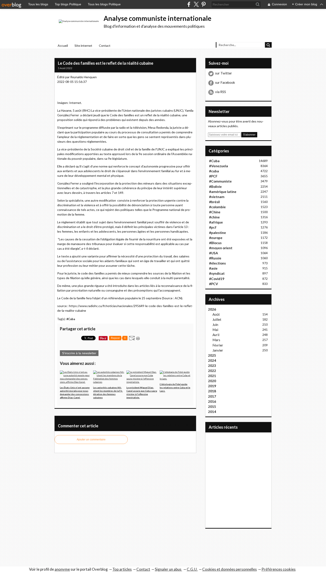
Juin (215, 325)
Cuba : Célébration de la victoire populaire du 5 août (160, 424)
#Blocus (215, 243)
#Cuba (71, 319)
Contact (104, 45)
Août (216, 314)
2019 (212, 386)
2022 (212, 371)
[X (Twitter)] (196, 4)
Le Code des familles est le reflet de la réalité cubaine (105, 63)
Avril (215, 335)
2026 (212, 309)
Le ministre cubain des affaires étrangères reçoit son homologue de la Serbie (106, 417)
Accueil (63, 45)
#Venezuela (218, 166)
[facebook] (189, 4)
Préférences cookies (278, 569)
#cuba (214, 171)
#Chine (214, 212)
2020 (212, 381)
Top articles (122, 569)
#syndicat (217, 273)
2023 (212, 366)
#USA (213, 253)
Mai (215, 330)
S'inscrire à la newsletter (79, 353)
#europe (215, 238)
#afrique (216, 222)
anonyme (62, 569)
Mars (216, 340)
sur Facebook (225, 82)
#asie (213, 268)
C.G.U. (192, 569)
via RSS (220, 92)
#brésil (214, 202)
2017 (212, 396)
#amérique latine (222, 192)
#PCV (213, 284)
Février (217, 345)
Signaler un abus (168, 569)
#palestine (217, 233)
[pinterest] (203, 4)
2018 (212, 391)
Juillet (216, 319)
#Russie (215, 258)
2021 (212, 376)
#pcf (212, 227)
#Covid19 (216, 279)
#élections (217, 263)
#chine (214, 217)
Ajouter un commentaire (91, 439)
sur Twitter (223, 73)
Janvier (217, 350)
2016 (212, 401)
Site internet (83, 45)
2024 (212, 360)
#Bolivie (215, 187)
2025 (212, 355)
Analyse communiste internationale (157, 18)
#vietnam (216, 197)
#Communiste (220, 181)
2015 (212, 407)
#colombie (217, 207)
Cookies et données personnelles (229, 569)
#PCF (213, 176)
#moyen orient (220, 248)
